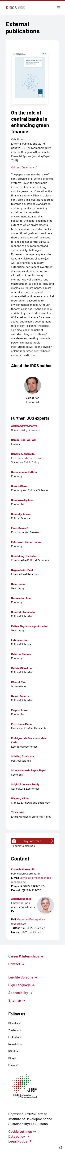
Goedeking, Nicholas (23, 556)
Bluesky (13, 1023)
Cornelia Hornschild (23, 869)
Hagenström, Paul (22, 570)
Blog (11, 1058)
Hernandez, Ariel (21, 598)
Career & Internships (24, 956)
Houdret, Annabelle (23, 612)
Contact (14, 964)
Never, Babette (20, 696)
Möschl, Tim (18, 682)
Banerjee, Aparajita (22, 453)
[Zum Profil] (45, 905)
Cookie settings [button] (20, 1131)
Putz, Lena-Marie (21, 724)
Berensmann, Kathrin (24, 472)
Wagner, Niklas (20, 798)
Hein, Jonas (18, 584)
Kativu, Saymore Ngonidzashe (29, 626)
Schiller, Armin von (22, 756)
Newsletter (15, 1044)
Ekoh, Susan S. (20, 528)
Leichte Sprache (21, 977)
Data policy (16, 1136)
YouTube (13, 1030)
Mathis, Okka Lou (21, 668)
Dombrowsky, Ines (22, 500)
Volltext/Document (22, 167)
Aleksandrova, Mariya (24, 425)
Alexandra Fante (21, 898)
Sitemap (15, 1000)
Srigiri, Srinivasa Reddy (25, 784)
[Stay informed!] (32, 841)
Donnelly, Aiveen (21, 514)
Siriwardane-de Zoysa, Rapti (28, 770)
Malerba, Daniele (21, 654)
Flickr (12, 1065)
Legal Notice (17, 1141)
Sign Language (19, 985)
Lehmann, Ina (19, 640)
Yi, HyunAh (17, 812)
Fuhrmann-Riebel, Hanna (26, 542)
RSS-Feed (14, 1051)
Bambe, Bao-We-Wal (23, 439)
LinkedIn (13, 1037)
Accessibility (18, 992)
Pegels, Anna (19, 710)
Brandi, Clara (19, 486)
